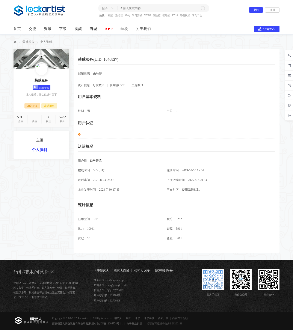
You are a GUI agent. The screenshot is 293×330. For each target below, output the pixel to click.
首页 (17, 29)
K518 (175, 15)
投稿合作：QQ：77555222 (109, 290)
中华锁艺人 (15, 42)
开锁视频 (185, 15)
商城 (93, 29)
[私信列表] (289, 75)
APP (109, 29)
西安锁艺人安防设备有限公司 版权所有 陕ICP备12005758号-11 (87, 323)
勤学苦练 (96, 160)
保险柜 (156, 15)
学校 (124, 29)
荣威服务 (29, 42)
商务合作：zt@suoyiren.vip (109, 280)
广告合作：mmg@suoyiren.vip (110, 285)
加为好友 (32, 105)
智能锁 (166, 15)
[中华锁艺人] (40, 15)
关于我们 (143, 29)
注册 (272, 9)
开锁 (137, 318)
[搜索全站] (289, 95)
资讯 (48, 29)
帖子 (105, 8)
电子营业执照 (134, 323)
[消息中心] (289, 85)
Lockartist (83, 318)
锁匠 (110, 15)
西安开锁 (163, 318)
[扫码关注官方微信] (289, 105)
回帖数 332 (117, 85)
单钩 (127, 15)
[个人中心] (289, 55)
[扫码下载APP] (289, 115)
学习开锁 (137, 15)
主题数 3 (137, 85)
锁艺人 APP (142, 270)
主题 (39, 140)
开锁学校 (149, 318)
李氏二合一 (198, 15)
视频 (78, 29)
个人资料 (39, 150)
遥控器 (119, 15)
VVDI (147, 15)
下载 (63, 29)
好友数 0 (98, 85)
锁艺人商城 (121, 270)
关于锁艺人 (101, 270)
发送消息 (49, 105)
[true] (202, 8)
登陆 (256, 9)
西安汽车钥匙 (180, 318)
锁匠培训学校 (164, 270)
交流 (32, 29)
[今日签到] (289, 65)
